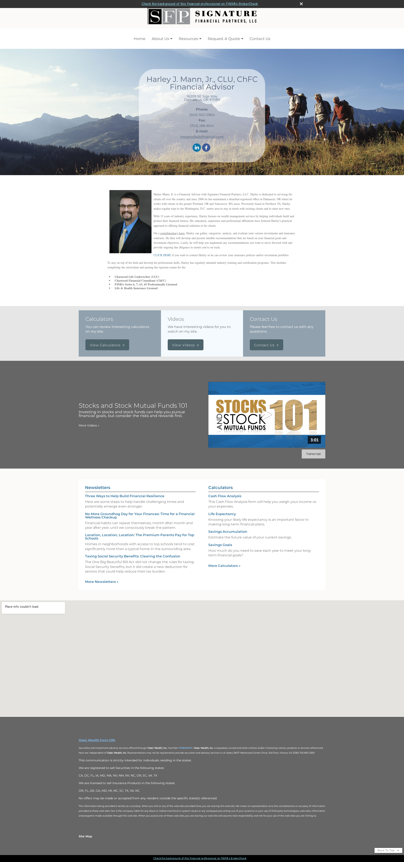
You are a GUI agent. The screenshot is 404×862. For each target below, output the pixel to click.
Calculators (220, 487)
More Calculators (224, 566)
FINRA (182, 747)
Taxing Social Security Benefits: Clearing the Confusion (132, 556)
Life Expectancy (222, 514)
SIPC (190, 747)
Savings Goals (220, 545)
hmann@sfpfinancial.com (202, 137)
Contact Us (260, 38)
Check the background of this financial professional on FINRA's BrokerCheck (200, 4)
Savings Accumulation (227, 532)
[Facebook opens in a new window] (206, 147)
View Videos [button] (183, 345)
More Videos (89, 425)
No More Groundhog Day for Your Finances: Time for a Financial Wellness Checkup (140, 515)
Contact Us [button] (264, 345)
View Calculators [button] (105, 345)
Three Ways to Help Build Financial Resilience (124, 496)
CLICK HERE (162, 255)
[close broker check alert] (301, 3)
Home (139, 38)
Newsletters (97, 487)
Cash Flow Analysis (224, 496)
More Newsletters (101, 582)
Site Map (85, 836)
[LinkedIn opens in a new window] (197, 147)
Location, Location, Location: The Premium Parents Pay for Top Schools (139, 536)
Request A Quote (224, 38)
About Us (160, 38)
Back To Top (386, 850)
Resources (188, 38)
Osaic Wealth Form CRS (97, 740)
